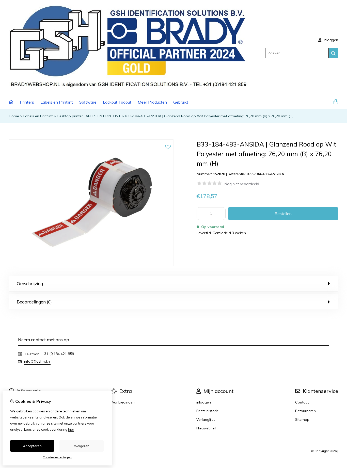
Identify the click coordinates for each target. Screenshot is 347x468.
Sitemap (302, 419)
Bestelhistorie (207, 411)
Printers (27, 102)
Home (14, 116)
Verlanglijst (205, 419)
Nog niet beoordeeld (242, 184)
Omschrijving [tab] (30, 283)
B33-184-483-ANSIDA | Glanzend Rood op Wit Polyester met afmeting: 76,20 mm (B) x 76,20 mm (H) (209, 116)
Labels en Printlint (56, 102)
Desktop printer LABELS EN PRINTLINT (89, 116)
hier (71, 429)
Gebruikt (180, 102)
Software (88, 102)
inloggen (330, 40)
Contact (302, 402)
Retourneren (305, 411)
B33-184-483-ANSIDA (265, 174)
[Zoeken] (333, 53)
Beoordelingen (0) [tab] (34, 301)
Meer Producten (152, 102)
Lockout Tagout (117, 102)
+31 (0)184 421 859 (58, 353)
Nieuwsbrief (206, 428)
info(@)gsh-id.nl (37, 361)
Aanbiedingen (123, 402)
